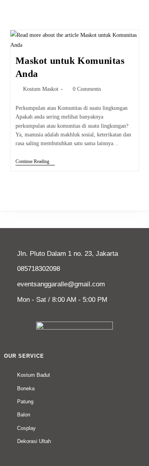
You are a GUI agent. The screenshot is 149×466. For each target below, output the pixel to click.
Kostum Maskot (40, 89)
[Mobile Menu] (139, 5)
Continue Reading (35, 161)
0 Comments (87, 89)
